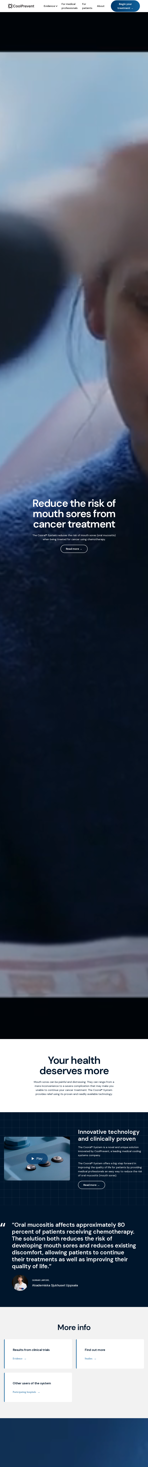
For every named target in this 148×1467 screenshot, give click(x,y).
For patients (87, 6)
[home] (22, 6)
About (100, 6)
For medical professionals (70, 6)
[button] (50, 6)
